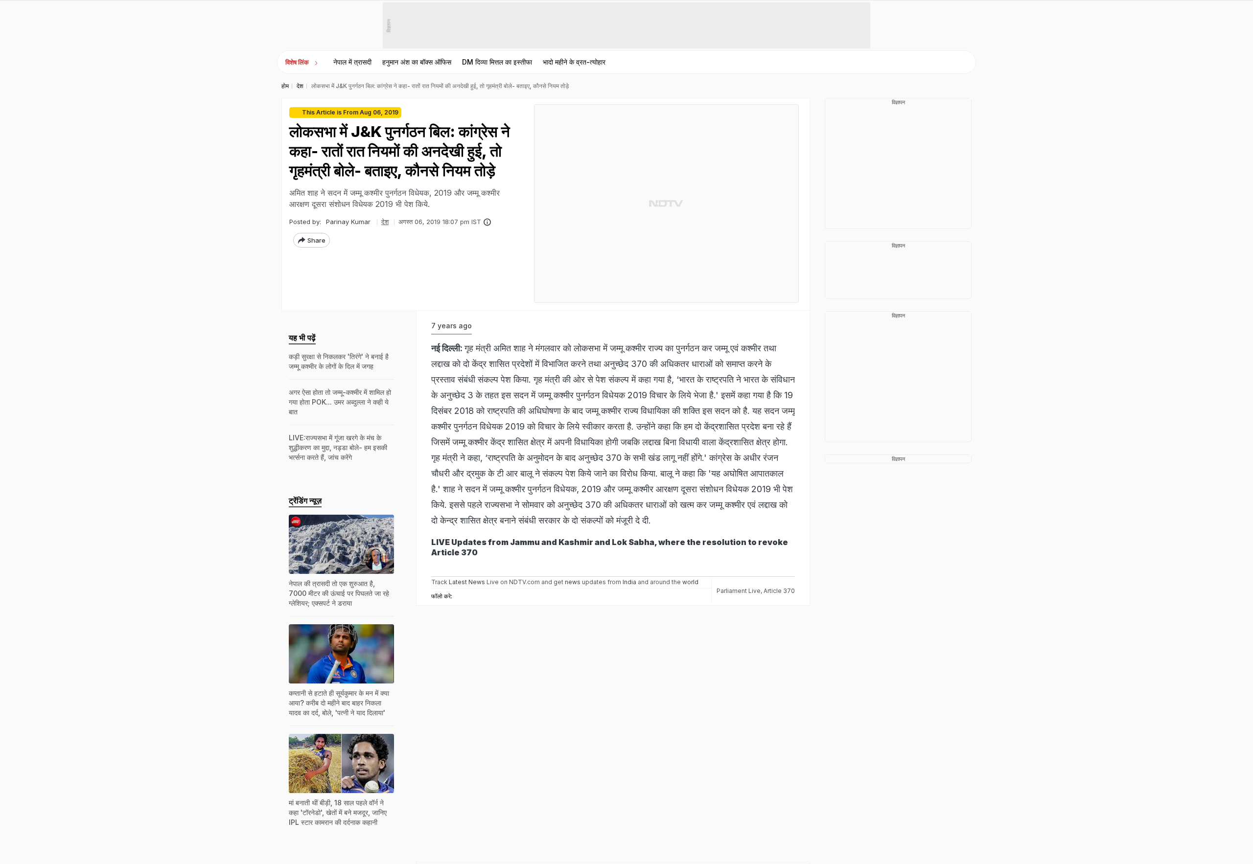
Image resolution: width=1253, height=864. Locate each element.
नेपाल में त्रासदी (352, 62)
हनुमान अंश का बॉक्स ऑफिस (416, 62)
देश (385, 222)
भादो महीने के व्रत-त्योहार (574, 62)
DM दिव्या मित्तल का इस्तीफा (497, 62)
